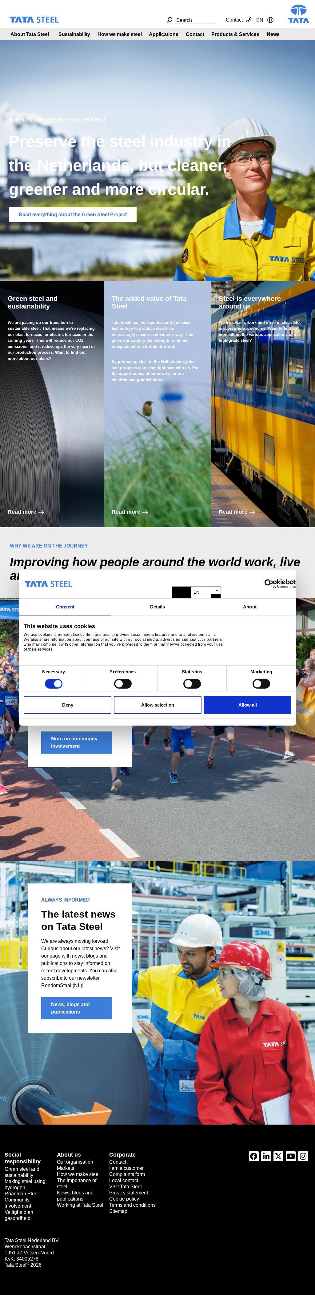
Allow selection (157, 704)
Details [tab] (157, 606)
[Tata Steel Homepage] (298, 13)
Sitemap (118, 1211)
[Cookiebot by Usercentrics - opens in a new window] (269, 583)
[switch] (123, 684)
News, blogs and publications (70, 1008)
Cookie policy (124, 1198)
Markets (65, 1168)
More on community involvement (74, 742)
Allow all (247, 704)
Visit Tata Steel (125, 1186)
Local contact (123, 1180)
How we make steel (120, 34)
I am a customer (126, 1168)
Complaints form (127, 1174)
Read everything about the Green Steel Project (73, 214)
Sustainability (74, 34)
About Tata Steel (29, 34)
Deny (67, 704)
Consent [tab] (65, 606)
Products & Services (235, 34)
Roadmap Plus (21, 1193)
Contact (234, 19)
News (273, 34)
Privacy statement (128, 1192)
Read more (22, 512)
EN (196, 592)
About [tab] (250, 606)
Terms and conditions (132, 1205)
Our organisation (75, 1162)
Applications (163, 34)
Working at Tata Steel (80, 1205)
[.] (169, 20)
